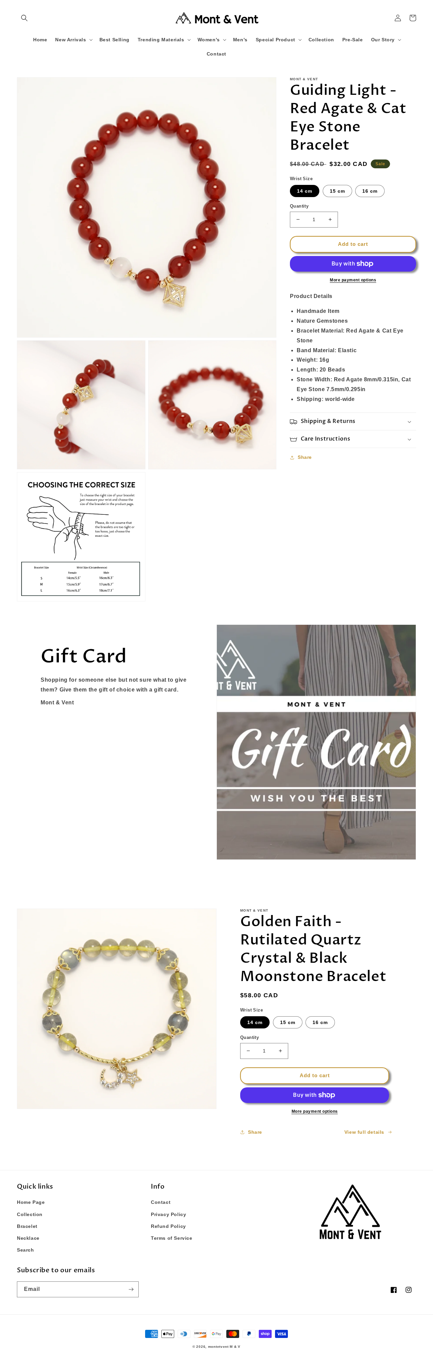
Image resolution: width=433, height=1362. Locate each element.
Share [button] (305, 457)
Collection (30, 1214)
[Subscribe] (130, 1289)
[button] (24, 17)
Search (25, 1250)
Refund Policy (168, 1226)
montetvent (218, 1346)
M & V (235, 1346)
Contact (160, 1202)
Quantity (299, 206)
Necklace (28, 1238)
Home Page (31, 1202)
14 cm (304, 191)
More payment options (353, 280)
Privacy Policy (168, 1214)
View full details (364, 1132)
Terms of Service (171, 1238)
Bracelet (27, 1226)
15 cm (337, 191)
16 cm (370, 191)
